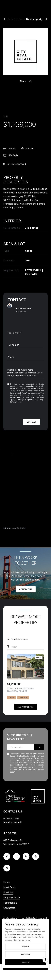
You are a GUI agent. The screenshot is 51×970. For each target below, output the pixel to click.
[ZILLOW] (6, 868)
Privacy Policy (15, 402)
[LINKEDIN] (26, 856)
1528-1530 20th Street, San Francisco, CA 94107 (20, 689)
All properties (26, 707)
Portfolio (8, 892)
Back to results (16, 19)
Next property (34, 19)
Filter (14, 647)
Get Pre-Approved (16, 164)
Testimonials (10, 902)
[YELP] (35, 856)
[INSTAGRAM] (16, 856)
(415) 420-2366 (11, 818)
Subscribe (39, 747)
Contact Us (25, 589)
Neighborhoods (11, 897)
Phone (10, 357)
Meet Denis (9, 887)
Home (6, 882)
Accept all (25, 962)
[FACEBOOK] (6, 856)
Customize (25, 954)
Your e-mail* (14, 332)
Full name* (13, 344)
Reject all (25, 946)
